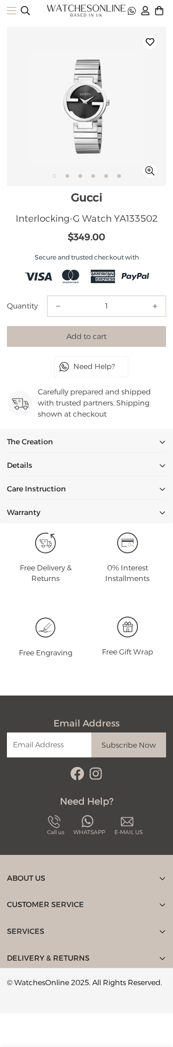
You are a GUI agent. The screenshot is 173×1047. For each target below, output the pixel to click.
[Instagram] (96, 774)
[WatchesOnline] (86, 10)
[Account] (145, 11)
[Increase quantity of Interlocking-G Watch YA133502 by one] (155, 306)
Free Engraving (45, 652)
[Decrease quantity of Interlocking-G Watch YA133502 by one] (58, 306)
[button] (159, 11)
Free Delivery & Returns (46, 573)
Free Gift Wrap (127, 652)
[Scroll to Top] (156, 998)
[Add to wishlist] (150, 42)
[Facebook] (77, 774)
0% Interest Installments (127, 573)
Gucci (86, 197)
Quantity (22, 306)
